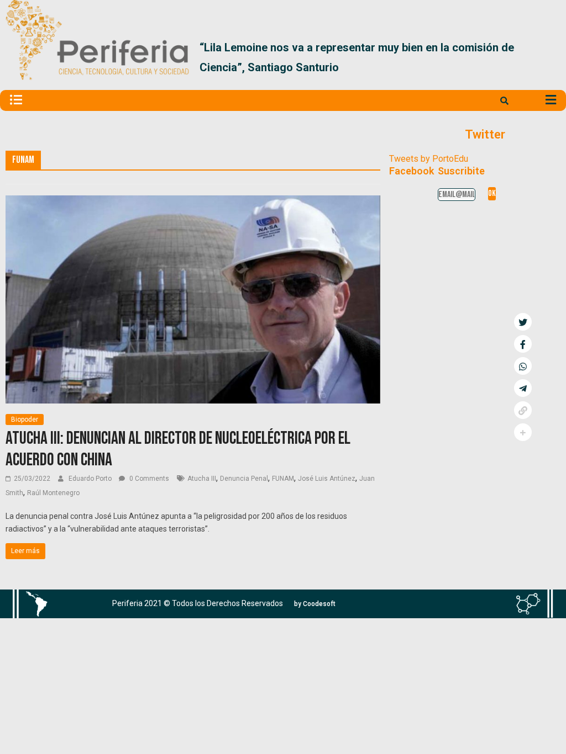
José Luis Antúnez (326, 478)
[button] (547, 57)
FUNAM (283, 478)
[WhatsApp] (523, 366)
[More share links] (523, 432)
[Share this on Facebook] (523, 344)
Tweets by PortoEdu (428, 158)
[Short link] (523, 410)
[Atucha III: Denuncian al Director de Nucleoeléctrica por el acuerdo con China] (193, 202)
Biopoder (24, 419)
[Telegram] (523, 388)
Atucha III (201, 478)
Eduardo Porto (91, 478)
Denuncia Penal (244, 478)
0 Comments (148, 478)
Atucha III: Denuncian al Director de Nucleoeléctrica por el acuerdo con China (178, 449)
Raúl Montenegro (53, 493)
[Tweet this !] (523, 322)
